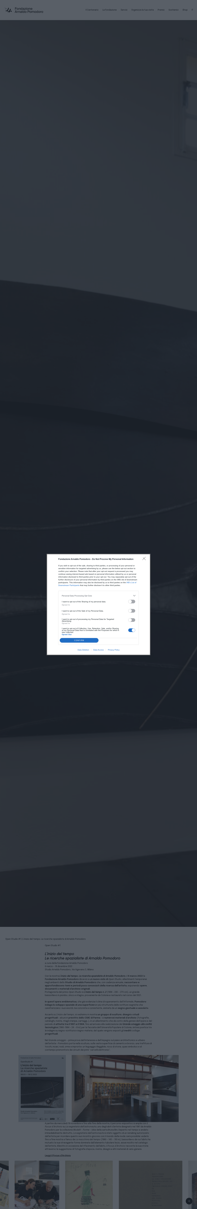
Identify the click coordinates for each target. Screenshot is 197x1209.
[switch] (131, 601)
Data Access (98, 650)
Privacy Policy (114, 650)
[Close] (144, 559)
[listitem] (98, 595)
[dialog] (98, 604)
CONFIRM (79, 640)
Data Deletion (83, 650)
